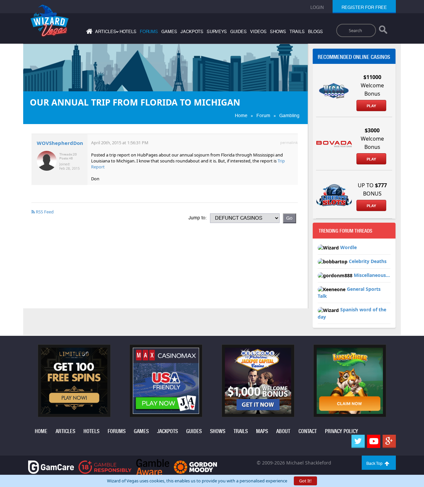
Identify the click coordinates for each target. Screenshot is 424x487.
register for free (364, 7)
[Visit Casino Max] (166, 380)
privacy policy (341, 431)
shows (278, 31)
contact (307, 431)
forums (149, 31)
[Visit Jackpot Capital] (258, 380)
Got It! (305, 481)
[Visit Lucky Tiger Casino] (350, 380)
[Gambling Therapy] (195, 467)
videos (258, 31)
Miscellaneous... (372, 275)
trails (297, 31)
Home (241, 115)
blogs (315, 31)
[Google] (389, 441)
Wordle (348, 247)
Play (371, 106)
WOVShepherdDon (60, 143)
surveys (217, 31)
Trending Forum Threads (345, 231)
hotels (128, 31)
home (41, 431)
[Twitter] (358, 441)
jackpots (192, 31)
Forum (263, 115)
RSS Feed (44, 212)
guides (238, 31)
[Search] (383, 31)
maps (262, 431)
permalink (289, 142)
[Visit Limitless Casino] (74, 380)
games (169, 31)
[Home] (88, 32)
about (283, 431)
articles (65, 431)
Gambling (289, 115)
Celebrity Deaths (368, 261)
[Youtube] (373, 441)
